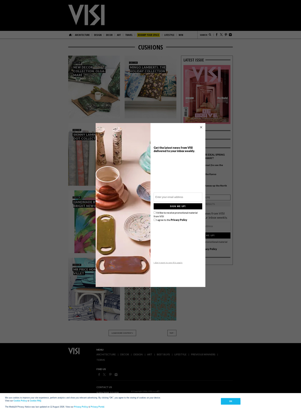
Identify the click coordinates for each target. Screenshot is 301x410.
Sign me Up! (178, 206)
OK (230, 401)
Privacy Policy (81, 407)
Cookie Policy (20, 400)
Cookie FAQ (35, 400)
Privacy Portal (97, 407)
